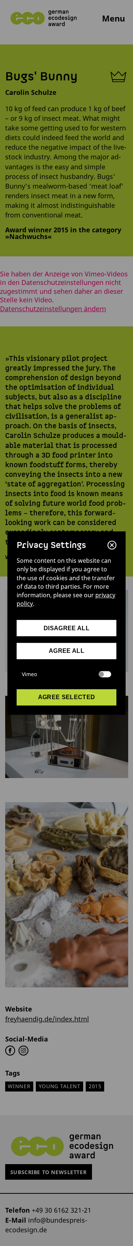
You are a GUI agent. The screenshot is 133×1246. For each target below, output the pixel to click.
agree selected (66, 697)
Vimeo (29, 674)
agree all (66, 651)
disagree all (66, 628)
